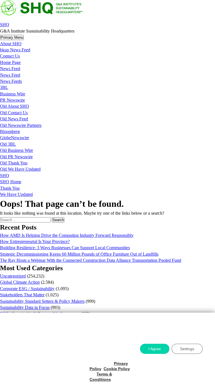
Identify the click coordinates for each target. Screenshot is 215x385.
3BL (4, 87)
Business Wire (12, 93)
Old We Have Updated (20, 169)
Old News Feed (14, 118)
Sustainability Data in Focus (25, 307)
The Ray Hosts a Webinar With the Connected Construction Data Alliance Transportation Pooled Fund (90, 260)
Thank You (10, 188)
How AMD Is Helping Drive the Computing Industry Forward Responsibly (67, 235)
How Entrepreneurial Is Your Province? (35, 241)
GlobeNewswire (14, 137)
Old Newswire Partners (20, 125)
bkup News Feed (15, 49)
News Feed (10, 68)
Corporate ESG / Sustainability (27, 288)
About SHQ (11, 43)
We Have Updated (16, 194)
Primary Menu (12, 37)
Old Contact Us (14, 112)
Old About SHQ (14, 106)
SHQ (4, 24)
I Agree (154, 349)
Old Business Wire (16, 150)
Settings (187, 349)
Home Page (10, 62)
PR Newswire (12, 100)
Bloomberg (10, 131)
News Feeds (11, 81)
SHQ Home (10, 181)
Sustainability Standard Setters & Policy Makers (42, 301)
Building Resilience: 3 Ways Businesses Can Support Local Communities (65, 247)
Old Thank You (13, 163)
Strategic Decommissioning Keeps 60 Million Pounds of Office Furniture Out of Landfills (79, 254)
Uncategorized (13, 276)
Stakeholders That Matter (22, 294)
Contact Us (10, 56)
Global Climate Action (20, 282)
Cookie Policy (117, 368)
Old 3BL (8, 144)
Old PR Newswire (16, 156)
